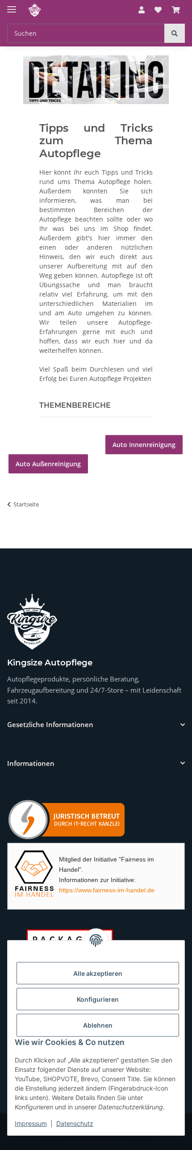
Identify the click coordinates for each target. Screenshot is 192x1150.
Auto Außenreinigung (48, 464)
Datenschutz (74, 1123)
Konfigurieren (98, 999)
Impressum (31, 1123)
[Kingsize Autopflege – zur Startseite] (32, 622)
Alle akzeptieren (97, 973)
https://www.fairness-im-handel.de (106, 890)
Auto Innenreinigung (144, 444)
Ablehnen (98, 1025)
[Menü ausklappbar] (11, 5)
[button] (142, 10)
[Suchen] (174, 33)
